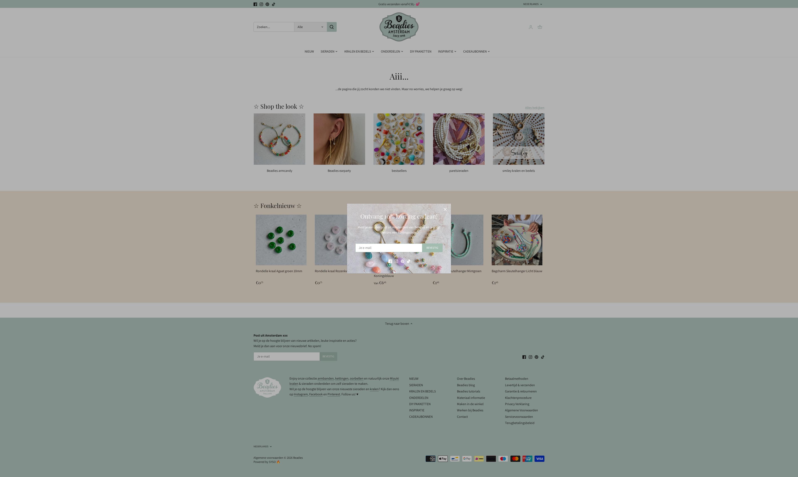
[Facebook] (390, 261)
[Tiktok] (408, 261)
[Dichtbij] (445, 209)
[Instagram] (396, 261)
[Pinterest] (402, 261)
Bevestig (432, 248)
